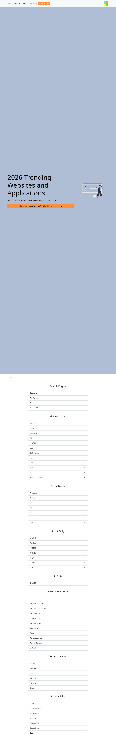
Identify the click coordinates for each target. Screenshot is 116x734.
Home (10, 3)
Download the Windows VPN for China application (41, 206)
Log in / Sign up (44, 3)
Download (33, 3)
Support (25, 3)
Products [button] (17, 3)
